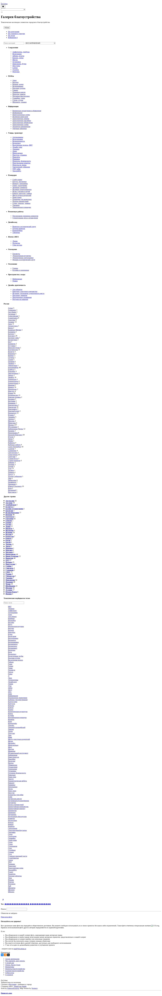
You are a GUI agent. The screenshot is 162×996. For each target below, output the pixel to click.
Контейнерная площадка (17, 717)
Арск (10, 324)
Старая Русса (13, 458)
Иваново (11, 385)
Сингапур (9, 568)
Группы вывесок (18, 228)
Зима (10, 694)
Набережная (12, 755)
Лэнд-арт (11, 733)
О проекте (9, 975)
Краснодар (12, 407)
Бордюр (11, 630)
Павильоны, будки (19, 64)
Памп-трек (12, 777)
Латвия (9, 544)
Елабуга (11, 369)
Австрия (9, 503)
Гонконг (9, 521)
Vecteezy (34, 988)
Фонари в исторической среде (23, 260)
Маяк (10, 737)
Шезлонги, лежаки (19, 102)
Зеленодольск (13, 383)
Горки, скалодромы (19, 185)
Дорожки (15, 149)
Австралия (10, 501)
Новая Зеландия (12, 556)
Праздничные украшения (22, 297)
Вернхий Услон (14, 348)
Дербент (11, 363)
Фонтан (11, 882)
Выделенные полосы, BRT (22, 145)
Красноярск (12, 409)
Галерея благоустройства (14, 971)
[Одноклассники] (5, 955)
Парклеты (16, 157)
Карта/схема (12, 702)
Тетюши (11, 464)
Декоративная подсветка (21, 256)
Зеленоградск (13, 381)
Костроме (12, 984)
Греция (8, 523)
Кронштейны (17, 230)
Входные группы (18, 88)
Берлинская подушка (16, 626)
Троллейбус (16, 171)
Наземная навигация (20, 117)
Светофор (11, 832)
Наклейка (11, 759)
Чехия (8, 584)
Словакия (10, 570)
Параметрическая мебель (17, 781)
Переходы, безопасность (21, 161)
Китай (8, 542)
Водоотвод (16, 143)
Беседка (11, 628)
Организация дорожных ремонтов (25, 216)
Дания (8, 526)
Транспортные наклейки (21, 121)
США (8, 572)
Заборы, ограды (18, 56)
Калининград (13, 395)
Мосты (15, 60)
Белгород (11, 336)
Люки (14, 151)
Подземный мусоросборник (18, 801)
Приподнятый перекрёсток (18, 807)
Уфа (9, 478)
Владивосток (13, 350)
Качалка (11, 706)
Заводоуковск (13, 373)
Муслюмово (12, 427)
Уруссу (10, 474)
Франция (9, 582)
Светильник (12, 828)
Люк (9, 735)
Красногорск (13, 405)
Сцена (10, 860)
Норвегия (9, 558)
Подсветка (12, 803)
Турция (8, 574)
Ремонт (11, 824)
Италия (9, 534)
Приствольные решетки (21, 163)
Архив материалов (12, 959)
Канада (8, 538)
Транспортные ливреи (20, 119)
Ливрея (11, 729)
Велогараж (12, 636)
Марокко (9, 548)
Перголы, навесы (18, 94)
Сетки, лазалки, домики (21, 203)
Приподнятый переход (16, 809)
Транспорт (12, 866)
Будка (10, 634)
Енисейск (11, 371)
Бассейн (11, 622)
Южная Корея (11, 592)
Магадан (11, 421)
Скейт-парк (12, 840)
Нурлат (11, 437)
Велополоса (12, 646)
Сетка (10, 834)
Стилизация (12, 846)
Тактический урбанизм (21, 167)
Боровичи (11, 344)
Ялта (10, 488)
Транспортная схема (15, 868)
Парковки (16, 159)
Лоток (10, 731)
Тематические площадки (21, 207)
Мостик (11, 749)
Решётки (11, 826)
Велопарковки (17, 86)
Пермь (10, 441)
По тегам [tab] (11, 36)
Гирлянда (11, 670)
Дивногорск (12, 365)
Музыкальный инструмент (18, 753)
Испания (9, 532)
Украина (9, 578)
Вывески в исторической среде (24, 226)
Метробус (11, 743)
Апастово (11, 320)
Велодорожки (17, 139)
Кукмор (11, 415)
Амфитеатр (12, 611)
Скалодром (12, 836)
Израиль (9, 528)
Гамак (10, 668)
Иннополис (12, 389)
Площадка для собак (15, 795)
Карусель (11, 704)
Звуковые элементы (19, 187)
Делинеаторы (13, 680)
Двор (10, 678)
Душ (9, 686)
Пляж (10, 797)
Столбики (12, 850)
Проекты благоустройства (15, 969)
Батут (10, 624)
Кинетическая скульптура (17, 712)
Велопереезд (13, 644)
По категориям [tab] (13, 32)
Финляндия (10, 580)
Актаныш (11, 314)
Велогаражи (17, 54)
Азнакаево (12, 310)
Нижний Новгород (15, 435)
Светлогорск (13, 453)
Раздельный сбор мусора (17, 816)
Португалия (10, 564)
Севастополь (13, 455)
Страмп (11, 852)
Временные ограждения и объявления (26, 111)
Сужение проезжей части (17, 856)
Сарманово (12, 451)
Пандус (11, 779)
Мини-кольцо (13, 745)
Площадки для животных (22, 199)
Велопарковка (13, 642)
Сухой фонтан (13, 858)
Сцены (15, 68)
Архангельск (13, 326)
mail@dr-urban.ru (20, 949)
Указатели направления (21, 126)
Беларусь (9, 507)
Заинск (10, 375)
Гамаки (15, 90)
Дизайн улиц (17, 147)
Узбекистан (10, 576)
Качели (10, 708)
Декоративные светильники (23, 258)
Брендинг (11, 632)
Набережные (17, 279)
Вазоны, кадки (17, 84)
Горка (10, 674)
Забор (10, 688)
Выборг (11, 356)
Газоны (15, 268)
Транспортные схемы (20, 125)
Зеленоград (12, 379)
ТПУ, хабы (16, 169)
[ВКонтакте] (2, 955)
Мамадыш (12, 423)
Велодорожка (13, 638)
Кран (10, 721)
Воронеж (11, 354)
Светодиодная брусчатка (17, 830)
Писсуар (11, 793)
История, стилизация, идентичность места (28, 293)
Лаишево (11, 417)
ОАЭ (7, 560)
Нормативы (9, 967)
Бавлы (10, 328)
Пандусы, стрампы (19, 155)
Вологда (11, 352)
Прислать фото (6, 917)
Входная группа (14, 658)
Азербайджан (11, 505)
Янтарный (12, 490)
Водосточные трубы (15, 656)
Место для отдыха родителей (19, 739)
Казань (10, 393)
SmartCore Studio (20, 986)
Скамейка (11, 838)
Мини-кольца (17, 153)
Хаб (9, 886)
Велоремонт (12, 648)
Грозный (11, 361)
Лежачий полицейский (16, 727)
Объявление (12, 765)
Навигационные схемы (21, 115)
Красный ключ (13, 411)
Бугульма (11, 346)
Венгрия (9, 515)
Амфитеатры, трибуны (21, 52)
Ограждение (12, 767)
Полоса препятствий (16, 805)
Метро (10, 741)
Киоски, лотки (17, 58)
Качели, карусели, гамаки (22, 193)
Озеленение (12, 769)
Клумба (11, 715)
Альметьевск (13, 318)
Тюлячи (11, 470)
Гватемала (10, 517)
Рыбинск (11, 443)
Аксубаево (12, 312)
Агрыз (10, 308)
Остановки (16, 62)
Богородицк (12, 340)
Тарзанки (16, 205)
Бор (9, 342)
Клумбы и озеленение (20, 270)
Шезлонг (11, 890)
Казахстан (10, 536)
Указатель (11, 874)
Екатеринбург (13, 367)
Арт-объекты (17, 289)
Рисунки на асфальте (20, 299)
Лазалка (11, 725)
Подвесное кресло (15, 799)
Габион (11, 662)
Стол (10, 848)
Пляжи (15, 281)
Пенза (10, 439)
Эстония (9, 590)
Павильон (12, 775)
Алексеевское (13, 316)
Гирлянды (16, 254)
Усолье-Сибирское (15, 476)
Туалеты (15, 70)
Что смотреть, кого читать (15, 961)
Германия (9, 519)
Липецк (11, 419)
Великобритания (12, 513)
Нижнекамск (13, 433)
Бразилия (9, 511)
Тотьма (10, 466)
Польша (9, 562)
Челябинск (12, 482)
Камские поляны (14, 397)
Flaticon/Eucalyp (13, 988)
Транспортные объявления (22, 123)
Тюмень (11, 472)
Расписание (12, 820)
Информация (17, 113)
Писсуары (16, 66)
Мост (10, 747)
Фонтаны (16, 72)
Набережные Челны (15, 429)
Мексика (9, 550)
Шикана (11, 892)
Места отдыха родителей (21, 195)
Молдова (9, 552)
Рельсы (10, 822)
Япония (9, 594)
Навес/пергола (13, 757)
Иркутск (11, 391)
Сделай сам (9, 963)
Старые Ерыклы (14, 460)
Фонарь (11, 880)
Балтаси (11, 334)
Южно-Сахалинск (15, 486)
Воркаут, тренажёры (20, 183)
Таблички (16, 232)
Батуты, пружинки (19, 182)
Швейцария (10, 586)
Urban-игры (9, 973)
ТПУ (10, 862)
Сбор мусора (17, 245)
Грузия (8, 525)
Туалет (10, 872)
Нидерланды (11, 554)
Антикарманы (17, 137)
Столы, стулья (17, 100)
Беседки (15, 82)
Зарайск (11, 377)
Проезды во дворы (19, 165)
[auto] (3, 6)
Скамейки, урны (18, 98)
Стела (10, 842)
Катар (8, 540)
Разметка (11, 818)
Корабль (11, 719)
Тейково (11, 462)
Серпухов (11, 457)
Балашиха (11, 332)
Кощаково (12, 403)
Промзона (12, 812)
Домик (10, 684)
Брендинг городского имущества (24, 291)
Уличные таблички (19, 128)
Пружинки (12, 814)
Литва (8, 546)
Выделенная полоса (15, 660)
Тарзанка (11, 864)
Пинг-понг (12, 791)
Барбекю (11, 618)
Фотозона (11, 884)
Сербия (8, 566)
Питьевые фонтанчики (21, 96)
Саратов (11, 449)
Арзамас (11, 322)
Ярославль (12, 492)
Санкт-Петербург (14, 447)
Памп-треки (16, 197)
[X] (8, 955)
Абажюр (11, 609)
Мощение (11, 751)
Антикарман (13, 613)
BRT (9, 607)
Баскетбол (12, 620)
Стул (10, 854)
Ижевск (11, 387)
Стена (10, 844)
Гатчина (11, 358)
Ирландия (10, 530)
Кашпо (10, 710)
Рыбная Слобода (14, 445)
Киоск (10, 713)
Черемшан (12, 484)
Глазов (10, 359)
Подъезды (16, 243)
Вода (10, 652)
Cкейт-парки (17, 180)
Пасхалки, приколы (19, 295)
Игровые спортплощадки (22, 189)
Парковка (11, 785)
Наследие (11, 761)
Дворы (15, 241)
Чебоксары (12, 480)
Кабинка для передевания (17, 700)
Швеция (9, 588)
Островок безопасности (17, 773)
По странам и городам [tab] (16, 34)
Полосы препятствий (20, 201)
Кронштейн (12, 723)
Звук (9, 692)
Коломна (11, 399)
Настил (11, 763)
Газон (10, 664)
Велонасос (12, 640)
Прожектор (12, 811)
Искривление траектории (17, 698)
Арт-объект (12, 616)
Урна (10, 878)
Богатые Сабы (13, 338)
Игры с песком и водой (21, 191)
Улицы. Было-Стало (12, 965)
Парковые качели (18, 92)
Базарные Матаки (14, 330)
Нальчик (11, 431)
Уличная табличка (15, 876)
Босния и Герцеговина (14, 509)
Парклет (11, 783)
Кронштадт (12, 413)
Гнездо (10, 672)
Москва (11, 425)
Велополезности (18, 141)
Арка (10, 614)
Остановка (12, 771)
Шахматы (11, 888)
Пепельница (12, 787)
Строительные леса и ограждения (25, 218)
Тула (9, 468)
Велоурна (11, 650)
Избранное (13, 38)
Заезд (10, 690)
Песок (10, 789)
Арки (14, 80)
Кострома (11, 401)
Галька (10, 666)
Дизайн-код (12, 682)
